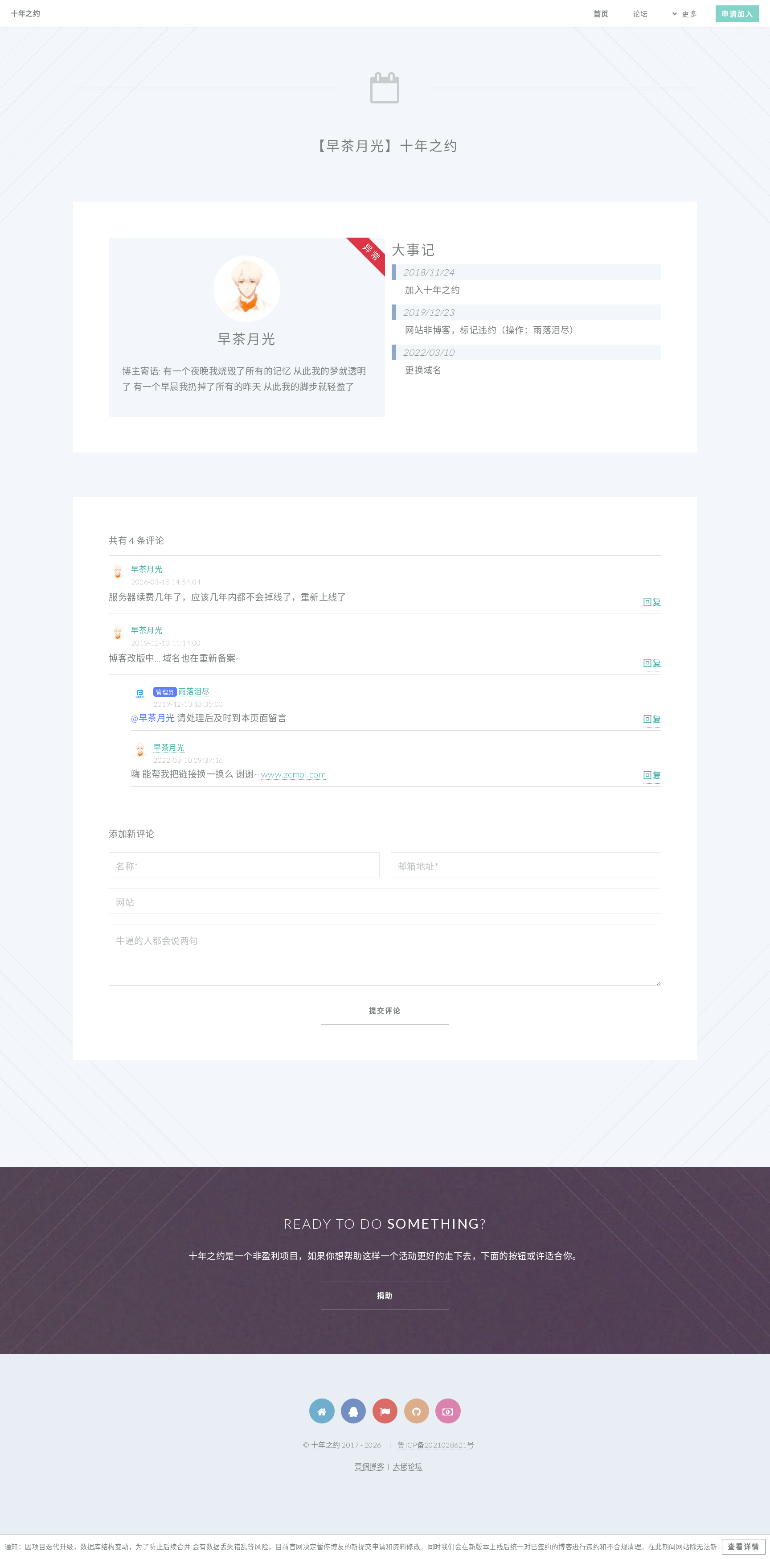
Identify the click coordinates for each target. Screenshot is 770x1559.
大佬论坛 (407, 1466)
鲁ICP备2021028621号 (435, 1444)
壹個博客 (369, 1466)
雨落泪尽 (193, 691)
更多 (689, 13)
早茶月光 (146, 569)
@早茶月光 (153, 717)
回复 (652, 601)
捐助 (385, 1295)
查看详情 (744, 1546)
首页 (601, 13)
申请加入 (737, 13)
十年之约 (25, 13)
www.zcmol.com (293, 774)
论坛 (640, 13)
